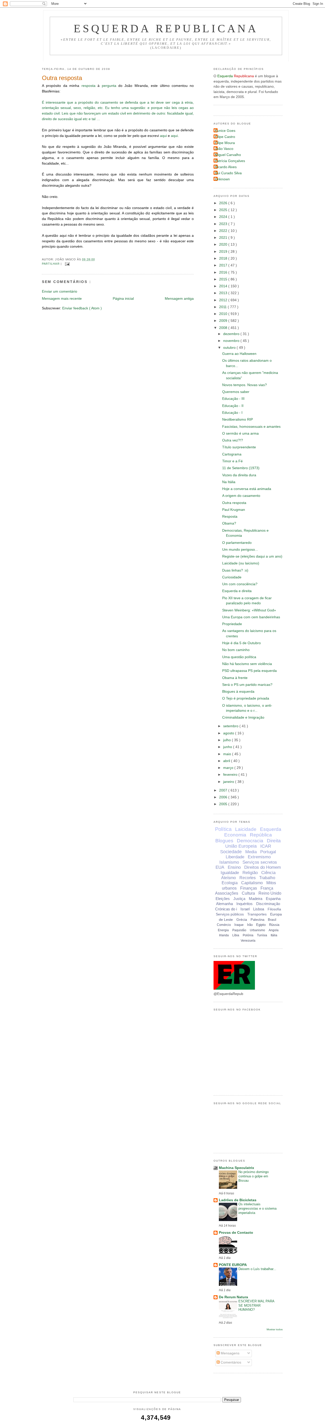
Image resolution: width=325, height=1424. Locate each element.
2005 (223, 804)
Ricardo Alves (226, 167)
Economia (235, 834)
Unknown (222, 179)
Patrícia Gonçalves (230, 161)
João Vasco (224, 149)
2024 (223, 217)
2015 (223, 279)
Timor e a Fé (232, 461)
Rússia (274, 925)
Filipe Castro (225, 137)
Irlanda (224, 935)
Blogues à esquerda (238, 691)
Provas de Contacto (236, 1233)
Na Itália (228, 482)
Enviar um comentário (59, 291)
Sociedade (231, 851)
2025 (223, 210)
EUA (220, 867)
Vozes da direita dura (239, 475)
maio (227, 754)
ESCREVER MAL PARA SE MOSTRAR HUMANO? (256, 1305)
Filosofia (274, 909)
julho (227, 740)
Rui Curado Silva (228, 173)
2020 (223, 244)
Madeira (255, 898)
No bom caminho (236, 650)
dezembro (231, 334)
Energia (223, 930)
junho (228, 747)
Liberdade (235, 857)
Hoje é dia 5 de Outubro (241, 643)
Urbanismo (257, 930)
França (267, 888)
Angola (274, 930)
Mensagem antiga (179, 298)
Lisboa (258, 909)
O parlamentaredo (237, 543)
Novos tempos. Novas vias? (244, 385)
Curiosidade (231, 577)
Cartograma (231, 454)
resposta (88, 86)
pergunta (109, 86)
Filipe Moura (225, 143)
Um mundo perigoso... (240, 549)
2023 (223, 224)
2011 (223, 307)
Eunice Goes (225, 131)
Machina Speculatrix (236, 1168)
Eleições (223, 898)
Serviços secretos (259, 862)
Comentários (230, 1362)
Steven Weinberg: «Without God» (249, 610)
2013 (223, 293)
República (261, 834)
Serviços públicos (230, 914)
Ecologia (230, 883)
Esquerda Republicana (166, 28)
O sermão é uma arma (240, 433)
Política (223, 829)
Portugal (268, 851)
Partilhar (51, 263)
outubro (230, 348)
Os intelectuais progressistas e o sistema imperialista (257, 1208)
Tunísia (262, 935)
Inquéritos (244, 903)
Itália (274, 935)
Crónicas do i (226, 909)
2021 (223, 238)
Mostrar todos (275, 1329)
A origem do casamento (241, 496)
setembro (231, 726)
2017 (223, 265)
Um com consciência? (239, 584)
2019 (223, 252)
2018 (223, 258)
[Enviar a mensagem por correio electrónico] (67, 263)
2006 (223, 797)
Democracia (250, 840)
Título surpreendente (239, 447)
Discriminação (268, 903)
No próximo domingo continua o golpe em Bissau (253, 1176)
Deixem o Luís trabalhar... (257, 1269)
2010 (223, 314)
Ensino (234, 867)
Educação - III (233, 399)
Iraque (238, 925)
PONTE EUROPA (233, 1265)
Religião (250, 872)
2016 (223, 272)
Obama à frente (235, 678)
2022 (223, 231)
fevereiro (230, 775)
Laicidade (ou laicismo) (240, 563)
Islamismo (229, 862)
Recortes (247, 878)
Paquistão (239, 930)
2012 (223, 300)
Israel (245, 909)
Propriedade (232, 624)
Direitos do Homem (262, 867)
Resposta (229, 516)
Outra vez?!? (232, 440)
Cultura (248, 893)
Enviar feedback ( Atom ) (82, 308)
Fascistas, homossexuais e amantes (251, 427)
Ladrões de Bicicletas (237, 1200)
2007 (223, 790)
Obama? (229, 523)
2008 (223, 328)
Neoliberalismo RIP (237, 419)
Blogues (224, 840)
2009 (223, 321)
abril (227, 761)
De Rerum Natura (233, 1297)
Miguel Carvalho (228, 155)
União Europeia (241, 846)
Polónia (248, 935)
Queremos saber (235, 392)
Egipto (261, 925)
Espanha (273, 898)
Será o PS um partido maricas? (247, 685)
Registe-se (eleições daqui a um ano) (252, 556)
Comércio (224, 925)
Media (251, 851)
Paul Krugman (233, 510)
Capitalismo (252, 883)
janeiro (229, 782)
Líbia (235, 935)
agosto (229, 733)
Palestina (257, 920)
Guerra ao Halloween (239, 354)
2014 (223, 286)
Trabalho (267, 878)
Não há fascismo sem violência (247, 664)
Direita (274, 840)
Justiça (239, 898)
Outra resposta (62, 77)
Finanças (248, 888)
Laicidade (245, 829)
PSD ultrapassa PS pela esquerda (249, 671)
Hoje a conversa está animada (246, 489)
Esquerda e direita (237, 591)
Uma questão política (239, 657)
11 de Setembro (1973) (240, 468)
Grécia (241, 919)
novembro (231, 341)
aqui (163, 136)
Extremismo (259, 857)
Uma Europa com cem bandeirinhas (251, 617)
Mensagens (229, 1353)
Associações (226, 893)
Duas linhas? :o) (235, 570)
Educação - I (232, 413)
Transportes (257, 914)
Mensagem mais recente (62, 298)
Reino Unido (269, 893)
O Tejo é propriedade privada (245, 698)
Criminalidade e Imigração (243, 717)
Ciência (268, 872)
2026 (223, 203)
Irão (250, 925)
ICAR (265, 846)
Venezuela (248, 940)
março (228, 768)
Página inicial (123, 298)
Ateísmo (228, 878)
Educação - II (232, 406)
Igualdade (230, 872)
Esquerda (270, 829)
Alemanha (224, 903)
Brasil (272, 920)
